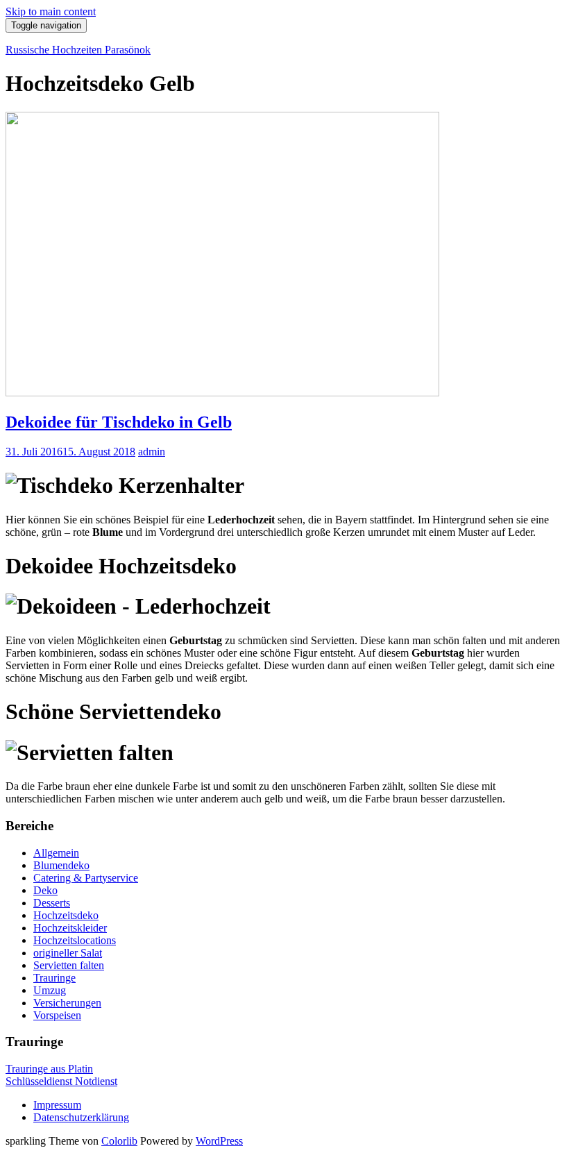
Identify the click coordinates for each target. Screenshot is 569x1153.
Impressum (57, 1105)
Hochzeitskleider (70, 928)
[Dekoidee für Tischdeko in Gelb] (222, 392)
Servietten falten (68, 965)
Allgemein (56, 853)
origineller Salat (67, 953)
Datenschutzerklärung (81, 1117)
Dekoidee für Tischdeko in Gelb (119, 422)
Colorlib (119, 1141)
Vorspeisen (57, 1015)
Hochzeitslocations (74, 940)
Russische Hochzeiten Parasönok (78, 50)
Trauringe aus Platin (49, 1069)
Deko (45, 890)
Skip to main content (51, 11)
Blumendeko (61, 865)
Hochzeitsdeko (66, 915)
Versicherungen (67, 1003)
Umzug (49, 990)
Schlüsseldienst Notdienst (61, 1081)
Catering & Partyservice (85, 878)
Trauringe (54, 978)
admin (151, 451)
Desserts (51, 903)
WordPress (219, 1141)
